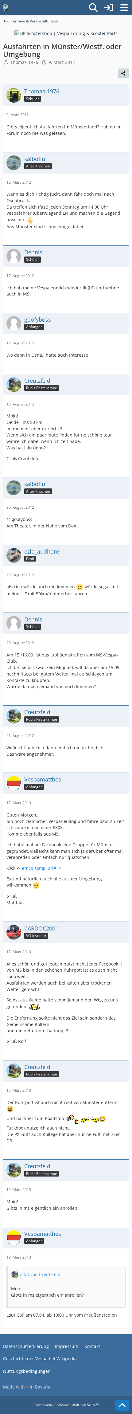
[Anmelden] (109, 7)
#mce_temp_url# (39, 868)
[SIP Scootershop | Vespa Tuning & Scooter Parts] (66, 33)
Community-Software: (66, 1405)
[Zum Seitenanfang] (122, 1405)
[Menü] (124, 8)
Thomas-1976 (24, 62)
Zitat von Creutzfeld (40, 1274)
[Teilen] (123, 73)
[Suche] (93, 8)
